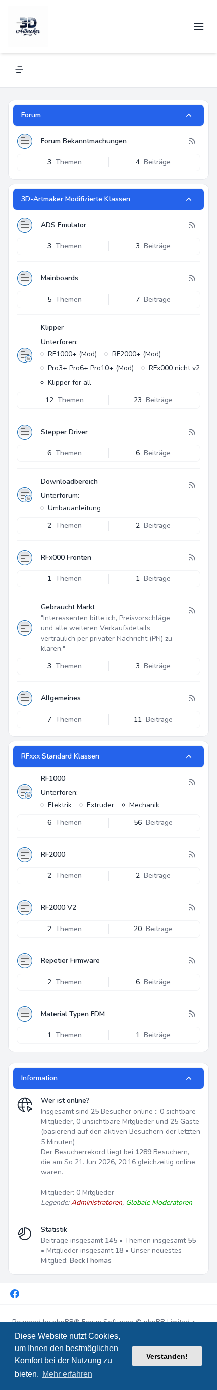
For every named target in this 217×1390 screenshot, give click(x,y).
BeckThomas (91, 1261)
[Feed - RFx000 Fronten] (191, 557)
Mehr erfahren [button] (67, 1374)
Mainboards (59, 278)
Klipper (52, 327)
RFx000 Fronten (66, 557)
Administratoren (96, 1202)
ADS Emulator (63, 225)
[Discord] (31, 1293)
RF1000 (53, 778)
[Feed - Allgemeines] (191, 698)
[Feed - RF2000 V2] (191, 907)
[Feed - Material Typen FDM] (191, 1014)
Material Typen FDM (73, 1014)
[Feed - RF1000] (191, 782)
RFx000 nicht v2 (174, 368)
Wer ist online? (65, 1100)
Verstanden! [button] (167, 1356)
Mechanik (144, 805)
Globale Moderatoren (159, 1202)
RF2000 (53, 854)
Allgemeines (61, 698)
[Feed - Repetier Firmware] (191, 961)
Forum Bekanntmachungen (84, 141)
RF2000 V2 (58, 907)
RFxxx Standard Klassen (60, 756)
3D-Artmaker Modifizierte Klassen (75, 199)
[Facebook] (14, 1293)
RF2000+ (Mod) (136, 354)
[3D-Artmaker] (28, 26)
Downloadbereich (69, 481)
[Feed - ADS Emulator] (191, 225)
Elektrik (60, 805)
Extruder (100, 805)
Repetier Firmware (70, 960)
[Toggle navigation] (199, 26)
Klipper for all (69, 382)
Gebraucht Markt (68, 607)
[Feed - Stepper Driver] (191, 432)
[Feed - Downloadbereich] (191, 485)
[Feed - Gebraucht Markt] (191, 610)
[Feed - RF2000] (191, 854)
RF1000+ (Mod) (72, 354)
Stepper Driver (64, 432)
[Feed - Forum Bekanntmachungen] (191, 141)
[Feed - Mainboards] (191, 278)
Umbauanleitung (74, 508)
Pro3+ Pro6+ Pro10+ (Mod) (91, 368)
